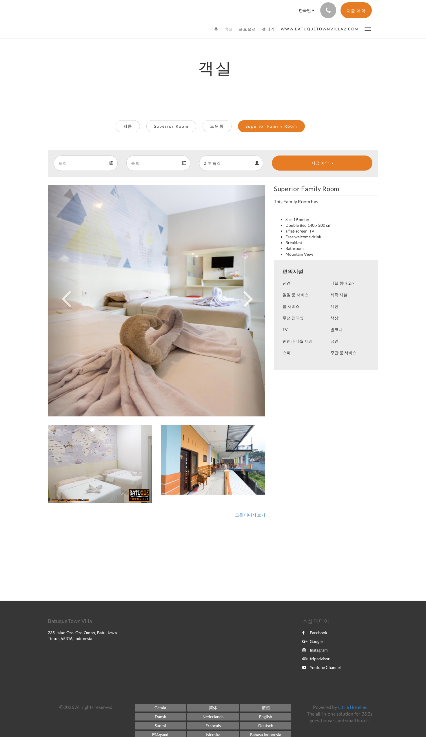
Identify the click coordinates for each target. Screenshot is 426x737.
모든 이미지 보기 (250, 514)
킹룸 (127, 126)
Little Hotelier (352, 707)
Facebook (318, 632)
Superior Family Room (271, 126)
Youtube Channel (325, 667)
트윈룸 (217, 126)
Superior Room (171, 126)
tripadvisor (320, 658)
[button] (368, 28)
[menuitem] (217, 29)
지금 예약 (320, 162)
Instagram (319, 650)
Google (316, 641)
